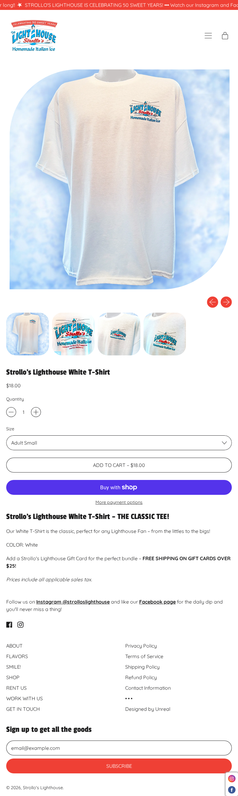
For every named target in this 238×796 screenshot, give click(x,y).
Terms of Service (144, 656)
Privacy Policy (141, 646)
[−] (11, 412)
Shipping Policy (142, 667)
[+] (36, 412)
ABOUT (14, 646)
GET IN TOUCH (23, 709)
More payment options (119, 502)
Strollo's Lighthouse (43, 787)
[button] (119, 179)
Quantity (15, 399)
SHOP (13, 677)
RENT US (16, 688)
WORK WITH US (24, 698)
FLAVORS (17, 656)
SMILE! (13, 667)
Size (10, 429)
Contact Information (148, 688)
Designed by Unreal (147, 709)
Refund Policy (141, 677)
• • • (128, 698)
